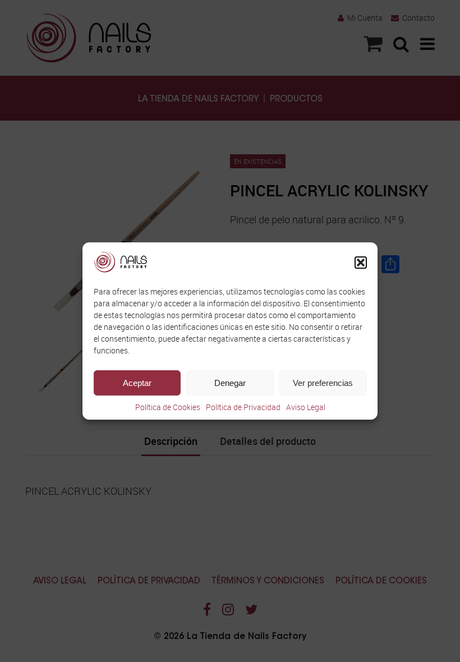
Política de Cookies (167, 407)
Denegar (230, 383)
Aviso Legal (305, 407)
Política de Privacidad (243, 407)
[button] (360, 262)
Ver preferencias (323, 383)
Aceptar (137, 383)
